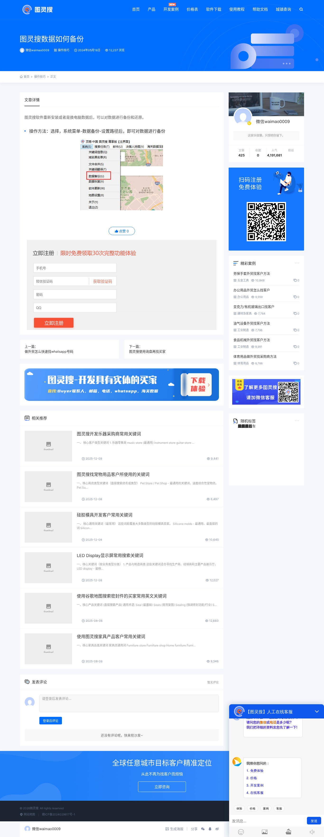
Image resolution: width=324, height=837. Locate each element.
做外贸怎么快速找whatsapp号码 (49, 351)
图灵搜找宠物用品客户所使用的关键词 (113, 474)
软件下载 (213, 9)
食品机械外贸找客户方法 (251, 340)
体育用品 (243, 363)
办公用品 (243, 297)
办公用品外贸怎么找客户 (251, 290)
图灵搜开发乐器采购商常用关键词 (109, 433)
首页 (136, 9)
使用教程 (237, 9)
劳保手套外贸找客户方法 (251, 273)
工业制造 (243, 330)
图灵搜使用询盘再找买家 (147, 351)
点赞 (124, 231)
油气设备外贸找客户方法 (251, 323)
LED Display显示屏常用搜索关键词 (110, 555)
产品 (151, 9)
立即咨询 (162, 786)
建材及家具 (244, 313)
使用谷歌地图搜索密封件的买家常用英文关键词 (122, 596)
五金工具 (243, 280)
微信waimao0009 (37, 50)
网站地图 (29, 814)
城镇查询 (283, 9)
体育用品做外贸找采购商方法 (255, 356)
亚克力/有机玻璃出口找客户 (253, 307)
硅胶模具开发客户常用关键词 (104, 514)
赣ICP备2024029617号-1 (58, 814)
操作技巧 (63, 50)
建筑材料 (245, 426)
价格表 (192, 9)
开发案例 (171, 9)
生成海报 (176, 829)
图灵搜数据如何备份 (52, 39)
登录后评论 (50, 721)
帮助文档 (260, 9)
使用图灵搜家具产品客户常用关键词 (111, 636)
